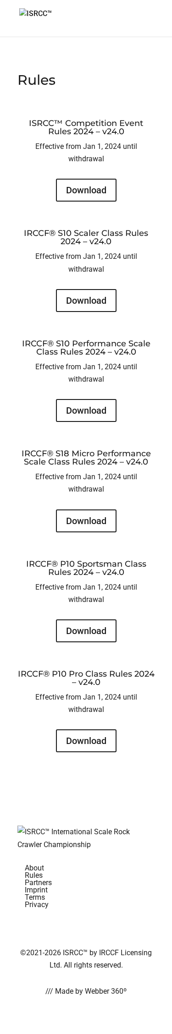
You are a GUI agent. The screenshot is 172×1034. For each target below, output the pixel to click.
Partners (38, 882)
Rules (34, 875)
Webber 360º (106, 991)
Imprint (36, 890)
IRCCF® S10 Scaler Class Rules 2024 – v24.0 (86, 237)
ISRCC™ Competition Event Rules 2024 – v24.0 (86, 127)
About (34, 868)
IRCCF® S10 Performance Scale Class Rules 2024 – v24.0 (86, 348)
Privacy (37, 904)
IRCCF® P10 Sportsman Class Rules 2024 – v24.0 (86, 568)
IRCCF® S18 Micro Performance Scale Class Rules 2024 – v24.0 (86, 458)
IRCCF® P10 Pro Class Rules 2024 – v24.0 (86, 678)
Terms (35, 897)
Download (86, 190)
